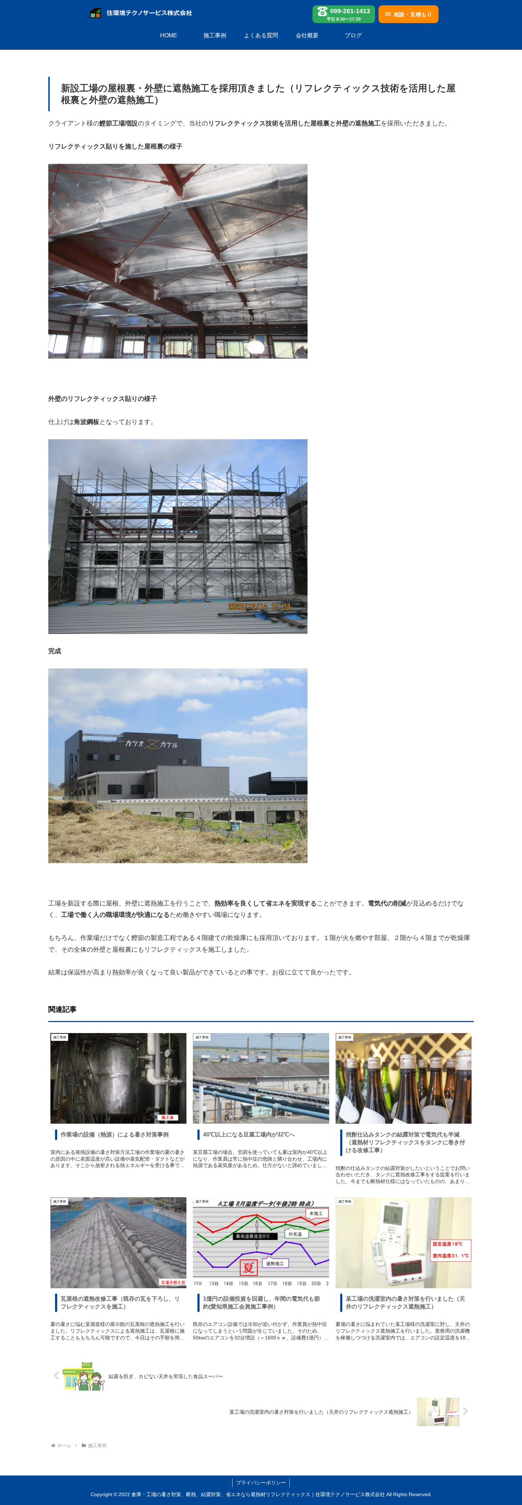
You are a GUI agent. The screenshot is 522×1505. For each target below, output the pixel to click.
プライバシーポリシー (261, 1482)
